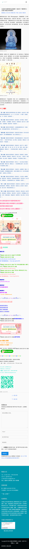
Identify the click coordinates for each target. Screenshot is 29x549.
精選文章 (13, 12)
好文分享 (8, 12)
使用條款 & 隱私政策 (6, 546)
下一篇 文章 (14, 399)
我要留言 (3, 12)
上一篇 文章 (14, 395)
